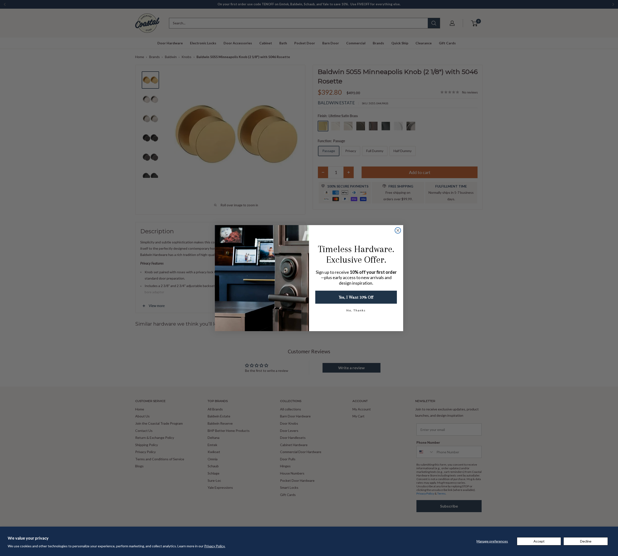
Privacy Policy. (214, 546)
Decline (585, 541)
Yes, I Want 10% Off (356, 297)
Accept (539, 541)
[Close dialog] (398, 230)
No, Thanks (356, 310)
